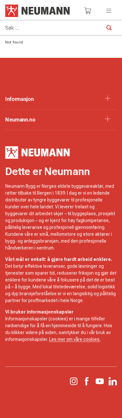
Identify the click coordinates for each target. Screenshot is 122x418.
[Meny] (109, 11)
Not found (14, 42)
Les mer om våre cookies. (75, 339)
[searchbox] (61, 27)
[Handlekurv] (88, 11)
